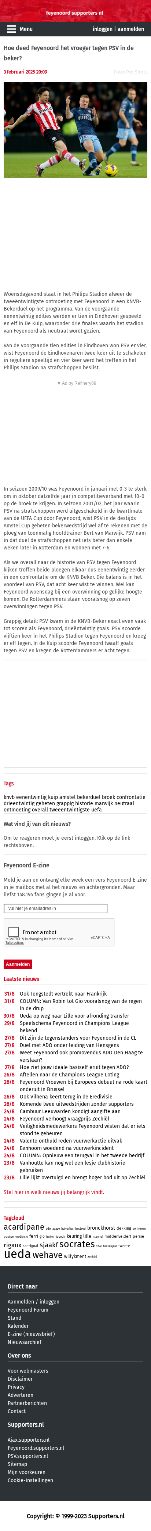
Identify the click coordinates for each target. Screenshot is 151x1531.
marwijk (104, 803)
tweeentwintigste (69, 810)
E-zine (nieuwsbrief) (31, 1334)
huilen (50, 1236)
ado (48, 1228)
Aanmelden (21, 1302)
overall (40, 810)
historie (84, 803)
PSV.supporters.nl (28, 1456)
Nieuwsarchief (24, 1342)
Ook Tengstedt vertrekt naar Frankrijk (63, 994)
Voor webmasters (28, 1371)
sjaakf (49, 1245)
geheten (45, 803)
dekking (124, 1228)
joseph (60, 1236)
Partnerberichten (27, 1403)
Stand (14, 1318)
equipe (9, 1236)
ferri (33, 1236)
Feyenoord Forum (28, 1310)
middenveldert (117, 1236)
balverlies (67, 1228)
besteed (80, 1228)
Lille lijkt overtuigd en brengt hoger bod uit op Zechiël (83, 1178)
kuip (53, 797)
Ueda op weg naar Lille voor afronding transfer (74, 1016)
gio (42, 1236)
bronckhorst (101, 1228)
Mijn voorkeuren (26, 1472)
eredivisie (21, 1236)
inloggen (103, 29)
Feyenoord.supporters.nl (36, 1448)
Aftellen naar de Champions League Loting (69, 1075)
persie (138, 1236)
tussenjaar (110, 1246)
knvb (9, 797)
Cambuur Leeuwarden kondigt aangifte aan (70, 1111)
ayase (56, 1228)
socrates (77, 1244)
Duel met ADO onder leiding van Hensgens (69, 1045)
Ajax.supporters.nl (28, 1440)
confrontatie (131, 797)
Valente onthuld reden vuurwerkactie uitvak (71, 1141)
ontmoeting (17, 810)
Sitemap (17, 1464)
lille (87, 1236)
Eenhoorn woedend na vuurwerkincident (67, 1148)
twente (124, 1246)
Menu (26, 29)
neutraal (124, 803)
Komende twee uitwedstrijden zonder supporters (77, 1104)
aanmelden (131, 29)
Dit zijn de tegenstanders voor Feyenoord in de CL (78, 1038)
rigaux (12, 1245)
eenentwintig (31, 797)
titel (99, 1246)
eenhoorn (139, 1228)
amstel (67, 797)
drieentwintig (19, 803)
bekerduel (88, 797)
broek (108, 797)
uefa (96, 810)
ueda (17, 1254)
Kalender (18, 1326)
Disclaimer (20, 1379)
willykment (75, 1256)
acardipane (24, 1227)
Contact (17, 1411)
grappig (65, 803)
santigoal (30, 1246)
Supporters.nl (26, 1424)
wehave (48, 1255)
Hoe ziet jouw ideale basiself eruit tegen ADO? (74, 1067)
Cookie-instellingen (30, 1480)
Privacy (16, 1387)
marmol (98, 1236)
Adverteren (20, 1395)
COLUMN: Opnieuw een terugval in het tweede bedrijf (82, 1155)
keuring (74, 1236)
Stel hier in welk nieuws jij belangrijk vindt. (54, 1192)
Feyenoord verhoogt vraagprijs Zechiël (64, 1119)
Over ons (19, 1355)
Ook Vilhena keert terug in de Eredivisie (66, 1097)
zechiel (92, 1257)
